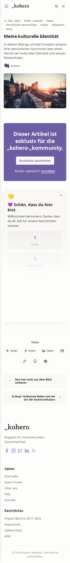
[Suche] (57, 6)
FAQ (7, 494)
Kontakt (10, 500)
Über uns (11, 488)
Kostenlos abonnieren (35, 160)
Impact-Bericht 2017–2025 (22, 518)
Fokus (50, 20)
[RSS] (33, 450)
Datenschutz (13, 530)
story (9, 29)
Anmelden (48, 171)
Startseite (11, 476)
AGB (7, 536)
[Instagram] (13, 450)
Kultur (44, 25)
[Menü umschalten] (6, 6)
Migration (58, 25)
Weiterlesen (20, 313)
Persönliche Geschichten (21, 25)
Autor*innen (13, 482)
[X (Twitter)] (20, 450)
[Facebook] (6, 450)
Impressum (12, 524)
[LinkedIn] (27, 450)
